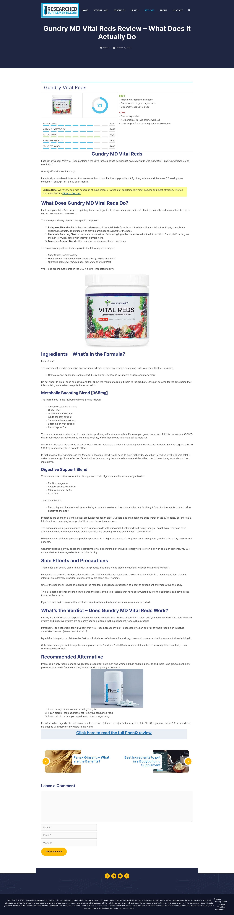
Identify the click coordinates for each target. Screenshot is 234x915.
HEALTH (135, 10)
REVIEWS (149, 10)
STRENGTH (119, 10)
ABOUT (163, 10)
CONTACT (178, 10)
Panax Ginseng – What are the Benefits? (91, 759)
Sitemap (217, 899)
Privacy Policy (221, 901)
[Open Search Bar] (189, 10)
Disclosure (219, 909)
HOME (85, 10)
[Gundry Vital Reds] (62, 105)
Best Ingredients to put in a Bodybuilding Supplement (142, 761)
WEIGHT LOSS (101, 10)
